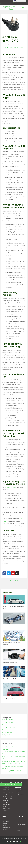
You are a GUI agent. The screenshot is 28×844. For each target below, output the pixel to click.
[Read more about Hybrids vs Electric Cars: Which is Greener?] (13, 635)
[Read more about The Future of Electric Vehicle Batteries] (13, 618)
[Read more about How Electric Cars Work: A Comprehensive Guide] (13, 599)
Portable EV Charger (7, 732)
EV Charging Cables (7, 724)
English (16, 0)
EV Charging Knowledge (9, 47)
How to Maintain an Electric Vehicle (12, 678)
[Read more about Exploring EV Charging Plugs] (13, 654)
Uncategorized (6, 735)
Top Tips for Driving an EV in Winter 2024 (13, 698)
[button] (22, 7)
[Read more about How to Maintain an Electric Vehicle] (13, 671)
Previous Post (14, 581)
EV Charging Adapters (7, 719)
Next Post (14, 585)
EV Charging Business (7, 722)
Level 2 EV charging (10, 487)
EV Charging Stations (7, 729)
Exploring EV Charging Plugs (10, 662)
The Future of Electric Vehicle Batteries (13, 626)
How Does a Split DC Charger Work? (11, 771)
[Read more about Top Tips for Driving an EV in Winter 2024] (13, 689)
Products (5, 787)
